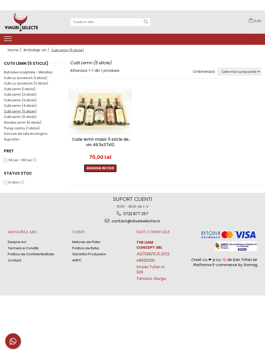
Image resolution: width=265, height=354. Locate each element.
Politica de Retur (85, 248)
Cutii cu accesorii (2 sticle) (26, 83)
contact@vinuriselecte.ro (135, 221)
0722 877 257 (135, 213)
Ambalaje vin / (36, 50)
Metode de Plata (86, 242)
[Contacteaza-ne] (255, 39)
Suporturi (11, 139)
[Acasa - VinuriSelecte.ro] (30, 22)
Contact (14, 260)
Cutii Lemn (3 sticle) (20, 100)
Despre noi (17, 242)
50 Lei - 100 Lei (20, 160)
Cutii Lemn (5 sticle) (20, 111)
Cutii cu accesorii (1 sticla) (25, 77)
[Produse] (8, 40)
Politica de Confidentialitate (31, 254)
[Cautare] (146, 22)
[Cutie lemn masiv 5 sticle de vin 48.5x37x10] (100, 111)
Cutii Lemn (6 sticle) (20, 116)
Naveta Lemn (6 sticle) (22, 122)
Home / (15, 50)
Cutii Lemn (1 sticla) (19, 89)
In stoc (14, 182)
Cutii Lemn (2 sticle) (20, 94)
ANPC (77, 260)
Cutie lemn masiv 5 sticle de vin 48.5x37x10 (100, 142)
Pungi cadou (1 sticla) (22, 128)
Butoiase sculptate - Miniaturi (28, 72)
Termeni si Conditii (23, 248)
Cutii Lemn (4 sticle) (20, 105)
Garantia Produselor (89, 254)
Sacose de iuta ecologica (25, 133)
